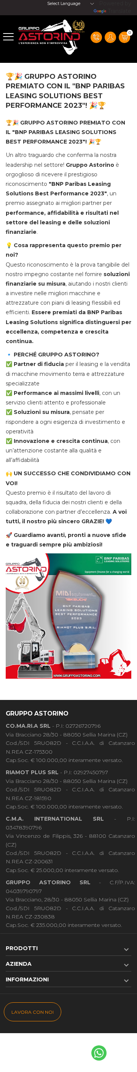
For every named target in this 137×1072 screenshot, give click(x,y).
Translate (119, 11)
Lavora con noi (32, 1012)
